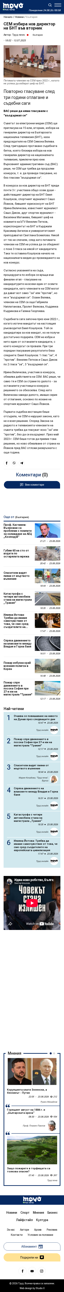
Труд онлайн (42, 730)
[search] (50, 5)
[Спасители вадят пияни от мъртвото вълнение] (47, 576)
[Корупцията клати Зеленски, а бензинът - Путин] (32, 1071)
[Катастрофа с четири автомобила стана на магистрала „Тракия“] (47, 598)
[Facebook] (22, 1271)
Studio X (40, 1288)
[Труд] (32, 1200)
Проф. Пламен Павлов (34, 1126)
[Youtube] (32, 1271)
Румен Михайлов (48, 1102)
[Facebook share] (7, 463)
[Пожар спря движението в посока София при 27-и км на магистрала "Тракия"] (47, 688)
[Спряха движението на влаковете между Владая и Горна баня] (47, 643)
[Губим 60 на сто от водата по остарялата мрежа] (47, 553)
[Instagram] (42, 1271)
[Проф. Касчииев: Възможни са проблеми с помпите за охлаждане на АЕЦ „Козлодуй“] (47, 530)
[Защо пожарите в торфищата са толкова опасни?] (32, 1150)
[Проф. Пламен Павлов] (51, 1125)
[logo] (13, 6)
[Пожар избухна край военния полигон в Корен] (47, 666)
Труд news (18, 34)
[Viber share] (14, 463)
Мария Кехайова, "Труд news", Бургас (33, 779)
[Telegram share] (22, 463)
